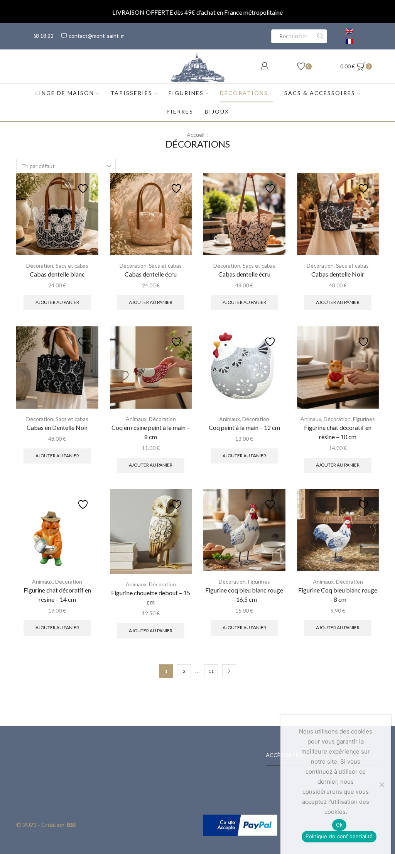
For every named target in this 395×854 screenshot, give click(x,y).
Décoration (39, 265)
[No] (381, 784)
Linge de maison (64, 93)
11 (211, 671)
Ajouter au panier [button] (57, 302)
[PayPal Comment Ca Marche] (240, 824)
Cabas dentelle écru (151, 274)
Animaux (136, 419)
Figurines (186, 93)
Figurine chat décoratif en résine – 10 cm (337, 432)
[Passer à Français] (349, 41)
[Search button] (320, 36)
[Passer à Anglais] (349, 31)
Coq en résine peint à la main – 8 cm (150, 432)
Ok (339, 825)
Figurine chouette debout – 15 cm (150, 597)
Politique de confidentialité (339, 836)
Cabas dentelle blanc (57, 274)
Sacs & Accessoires (319, 93)
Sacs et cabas (72, 265)
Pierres (179, 111)
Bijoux (217, 111)
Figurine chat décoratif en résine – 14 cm (57, 594)
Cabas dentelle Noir (337, 274)
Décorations (244, 93)
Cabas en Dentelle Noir (57, 427)
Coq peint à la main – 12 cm (244, 427)
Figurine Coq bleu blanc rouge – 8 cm (337, 594)
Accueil (195, 134)
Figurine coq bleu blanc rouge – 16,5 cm (244, 594)
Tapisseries (131, 93)
